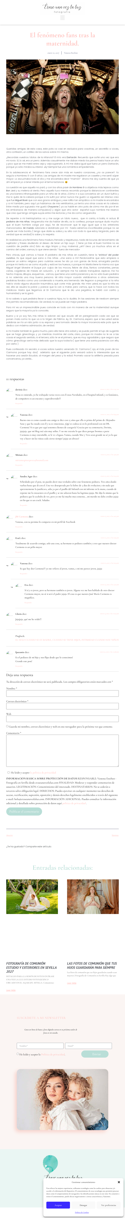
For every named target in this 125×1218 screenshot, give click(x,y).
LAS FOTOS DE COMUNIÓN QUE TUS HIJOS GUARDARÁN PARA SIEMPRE (92, 965)
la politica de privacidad (43, 772)
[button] (118, 1182)
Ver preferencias (108, 1205)
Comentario (13, 733)
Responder (19, 403)
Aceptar (58, 1205)
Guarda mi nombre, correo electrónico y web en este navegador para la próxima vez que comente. (61, 726)
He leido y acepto (33, 772)
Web (8, 714)
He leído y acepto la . (42, 1054)
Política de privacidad (53, 1054)
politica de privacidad (74, 803)
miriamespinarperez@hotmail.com (31, 460)
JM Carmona (21, 516)
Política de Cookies (82, 1212)
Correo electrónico (17, 701)
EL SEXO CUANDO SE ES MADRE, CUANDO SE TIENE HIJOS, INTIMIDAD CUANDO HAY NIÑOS (67, 639)
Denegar (83, 1205)
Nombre (11, 688)
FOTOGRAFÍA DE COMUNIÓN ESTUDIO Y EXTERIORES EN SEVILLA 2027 (31, 967)
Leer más (11, 990)
